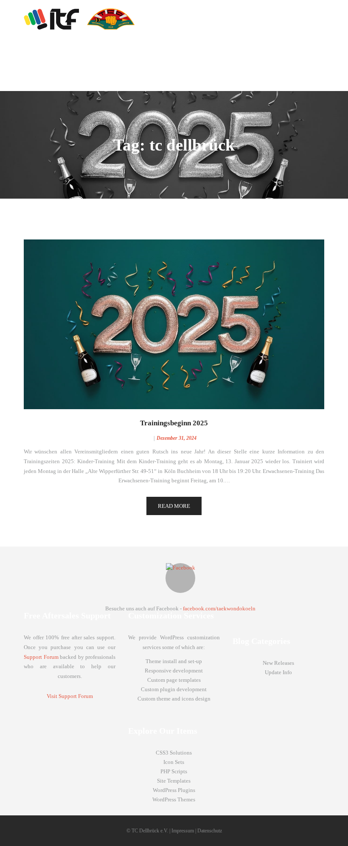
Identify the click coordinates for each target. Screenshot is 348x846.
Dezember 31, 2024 (176, 438)
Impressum (182, 831)
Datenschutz (209, 831)
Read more (174, 506)
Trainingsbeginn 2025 (174, 423)
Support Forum (41, 657)
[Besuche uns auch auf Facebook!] (180, 578)
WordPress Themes (173, 799)
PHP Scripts (173, 771)
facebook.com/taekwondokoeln (219, 608)
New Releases (278, 663)
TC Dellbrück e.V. (150, 831)
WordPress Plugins (174, 790)
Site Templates (174, 781)
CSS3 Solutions (174, 752)
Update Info (278, 672)
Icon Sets (173, 762)
